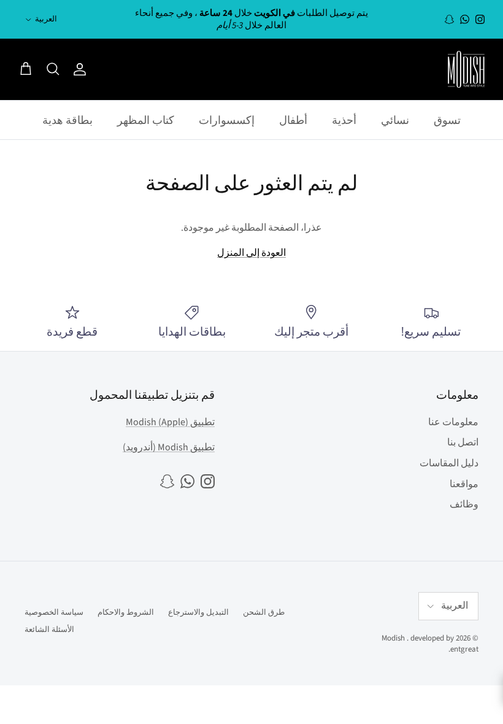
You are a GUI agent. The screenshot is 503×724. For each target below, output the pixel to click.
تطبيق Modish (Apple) (170, 422)
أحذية (344, 120)
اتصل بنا (462, 442)
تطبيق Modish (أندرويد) (169, 447)
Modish (393, 638)
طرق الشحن (264, 612)
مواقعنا (464, 484)
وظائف (464, 504)
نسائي (395, 120)
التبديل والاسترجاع (198, 612)
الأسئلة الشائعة (49, 629)
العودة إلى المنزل (251, 253)
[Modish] (466, 69)
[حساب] (82, 69)
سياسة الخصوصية (54, 612)
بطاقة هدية (67, 120)
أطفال (293, 120)
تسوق (447, 120)
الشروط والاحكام (126, 612)
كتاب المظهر (145, 120)
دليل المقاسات (449, 463)
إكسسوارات (227, 120)
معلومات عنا (453, 422)
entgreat (464, 649)
